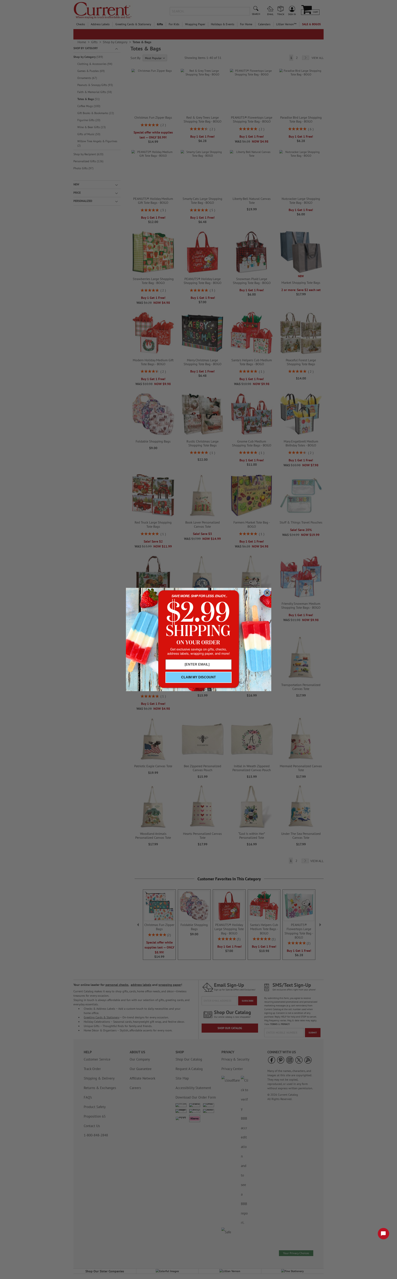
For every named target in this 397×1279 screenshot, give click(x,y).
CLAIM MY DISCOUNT (198, 677)
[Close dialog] (267, 592)
